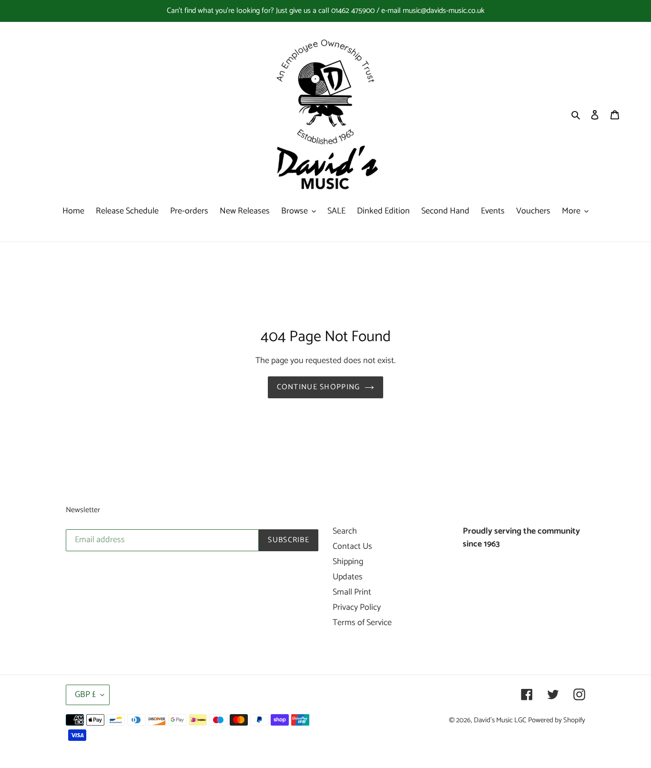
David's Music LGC (500, 720)
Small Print (352, 592)
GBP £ (85, 694)
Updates (348, 577)
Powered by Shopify (556, 720)
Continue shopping (318, 387)
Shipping (348, 562)
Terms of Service (362, 623)
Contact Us (352, 546)
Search (345, 531)
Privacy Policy (357, 607)
